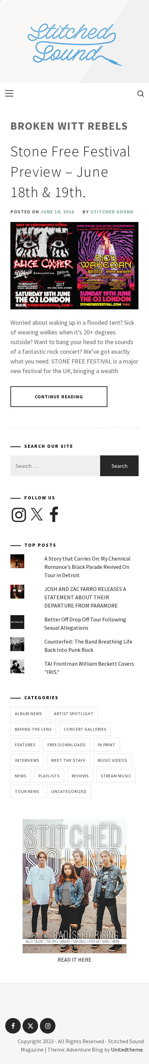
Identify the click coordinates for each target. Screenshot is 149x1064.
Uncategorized (69, 791)
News (20, 775)
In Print (106, 744)
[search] (138, 93)
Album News (28, 713)
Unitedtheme (127, 1049)
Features (25, 744)
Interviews (27, 760)
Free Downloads (66, 744)
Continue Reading (59, 397)
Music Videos (112, 760)
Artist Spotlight (74, 713)
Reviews (80, 775)
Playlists (49, 775)
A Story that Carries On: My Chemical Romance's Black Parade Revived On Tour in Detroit (87, 567)
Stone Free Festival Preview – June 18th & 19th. (70, 171)
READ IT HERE (74, 959)
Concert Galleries (85, 729)
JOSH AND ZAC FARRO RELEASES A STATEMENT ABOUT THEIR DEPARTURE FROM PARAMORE (85, 597)
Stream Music (116, 775)
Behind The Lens (33, 729)
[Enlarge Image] (26, 237)
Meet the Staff (68, 760)
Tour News (27, 791)
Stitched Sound (112, 212)
